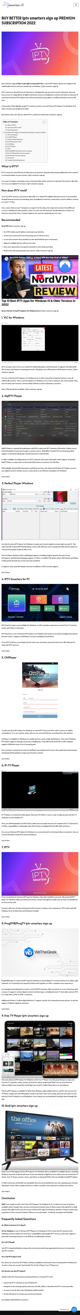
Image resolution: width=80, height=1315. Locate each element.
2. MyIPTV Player (12, 137)
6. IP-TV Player (11, 146)
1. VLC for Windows (12, 135)
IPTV (18, 1225)
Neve (3, 1313)
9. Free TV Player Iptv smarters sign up (18, 153)
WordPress (19, 1313)
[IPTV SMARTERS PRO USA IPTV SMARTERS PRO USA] (13, 4)
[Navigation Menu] (76, 5)
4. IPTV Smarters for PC (14, 142)
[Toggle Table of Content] (43, 122)
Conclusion (10, 158)
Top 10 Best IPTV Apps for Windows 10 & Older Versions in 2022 (25, 132)
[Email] (74, 1309)
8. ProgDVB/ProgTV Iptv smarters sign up (19, 151)
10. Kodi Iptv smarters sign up (16, 155)
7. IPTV (9, 149)
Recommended (13, 130)
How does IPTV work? (14, 127)
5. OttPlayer (10, 144)
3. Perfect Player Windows (15, 139)
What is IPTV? (11, 125)
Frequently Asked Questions (16, 160)
